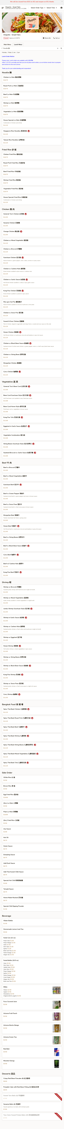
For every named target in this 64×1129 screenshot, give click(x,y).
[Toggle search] (61, 48)
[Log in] (61, 8)
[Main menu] (2, 8)
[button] (62, 1)
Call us (57, 38)
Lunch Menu (18, 45)
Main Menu (7, 45)
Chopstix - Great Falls (12, 7)
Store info (47, 38)
